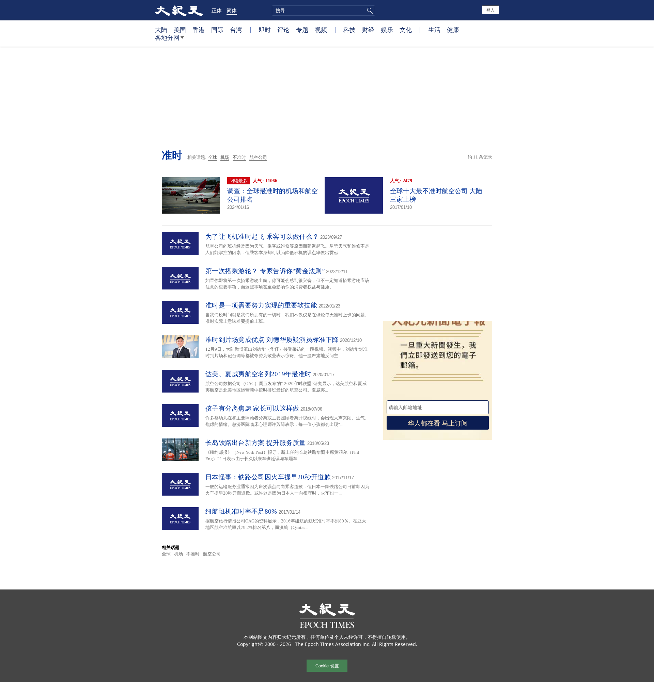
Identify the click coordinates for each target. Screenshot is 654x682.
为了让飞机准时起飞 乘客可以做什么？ (262, 236)
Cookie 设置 (327, 665)
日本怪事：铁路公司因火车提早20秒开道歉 (268, 477)
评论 (283, 30)
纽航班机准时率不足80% (241, 511)
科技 (349, 30)
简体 (232, 10)
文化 (406, 30)
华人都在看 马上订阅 (438, 422)
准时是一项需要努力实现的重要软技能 (261, 305)
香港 (198, 30)
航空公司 (258, 157)
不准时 (239, 157)
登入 (490, 10)
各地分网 (167, 37)
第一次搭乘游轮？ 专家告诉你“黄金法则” (265, 271)
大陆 (161, 30)
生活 (434, 30)
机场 (224, 157)
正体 (217, 10)
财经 (368, 30)
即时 (265, 30)
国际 (217, 30)
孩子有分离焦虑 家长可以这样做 (252, 408)
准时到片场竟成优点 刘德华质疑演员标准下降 (272, 339)
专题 (302, 30)
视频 (321, 30)
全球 (212, 157)
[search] (323, 10)
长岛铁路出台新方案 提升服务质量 (255, 442)
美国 (180, 30)
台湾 (236, 30)
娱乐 (387, 30)
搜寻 (369, 10)
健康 (453, 30)
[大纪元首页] (179, 10)
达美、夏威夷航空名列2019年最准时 (258, 374)
